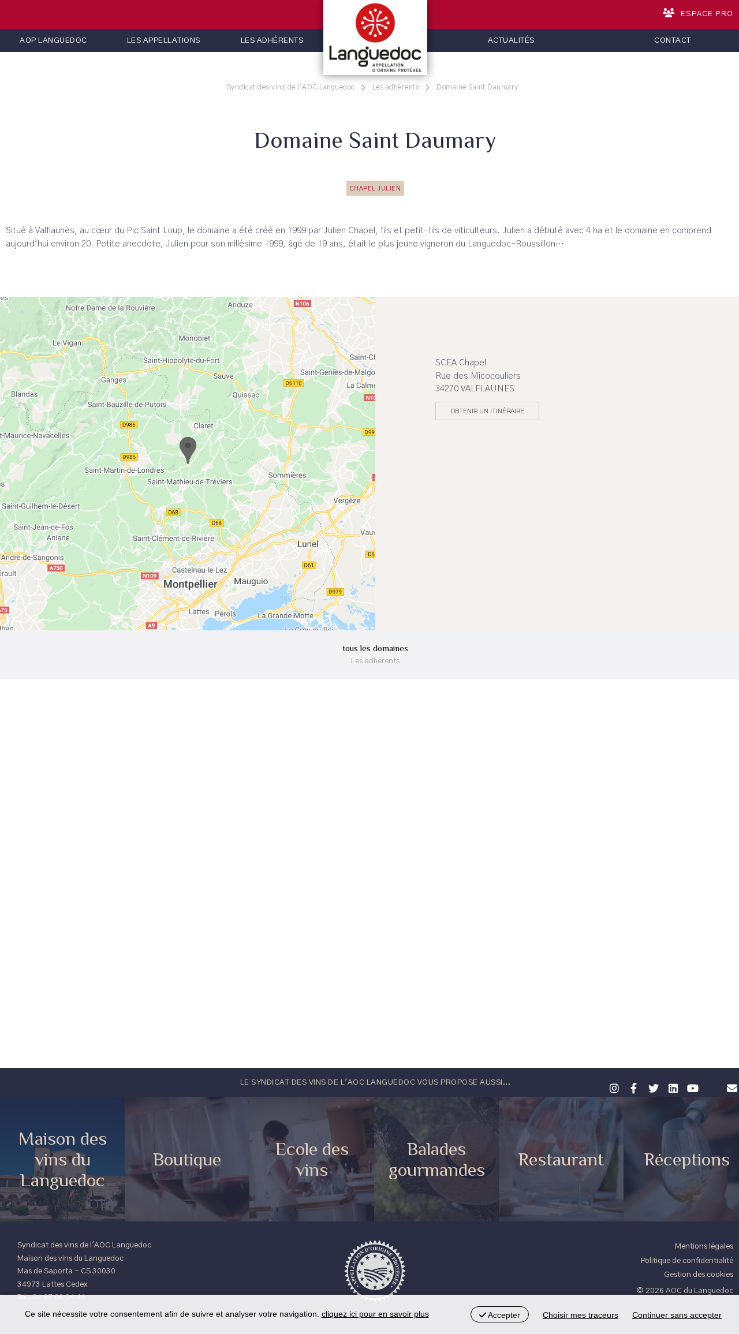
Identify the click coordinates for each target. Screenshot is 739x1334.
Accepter (503, 1315)
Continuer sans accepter (677, 1315)
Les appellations (163, 40)
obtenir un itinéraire (487, 411)
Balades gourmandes (437, 1159)
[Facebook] (632, 1087)
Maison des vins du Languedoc (62, 1159)
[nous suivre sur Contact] (730, 1087)
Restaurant (561, 1159)
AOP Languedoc (53, 40)
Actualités (511, 40)
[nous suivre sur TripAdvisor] (710, 1080)
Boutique (187, 1159)
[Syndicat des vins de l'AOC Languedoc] (375, 37)
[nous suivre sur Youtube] (691, 1087)
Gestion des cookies (698, 1275)
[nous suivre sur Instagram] (612, 1087)
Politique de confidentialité (687, 1261)
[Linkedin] (671, 1087)
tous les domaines (375, 654)
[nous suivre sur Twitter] (651, 1087)
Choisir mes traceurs (580, 1315)
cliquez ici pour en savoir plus (375, 1313)
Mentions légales (704, 1246)
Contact (672, 40)
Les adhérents (272, 40)
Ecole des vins (312, 1159)
